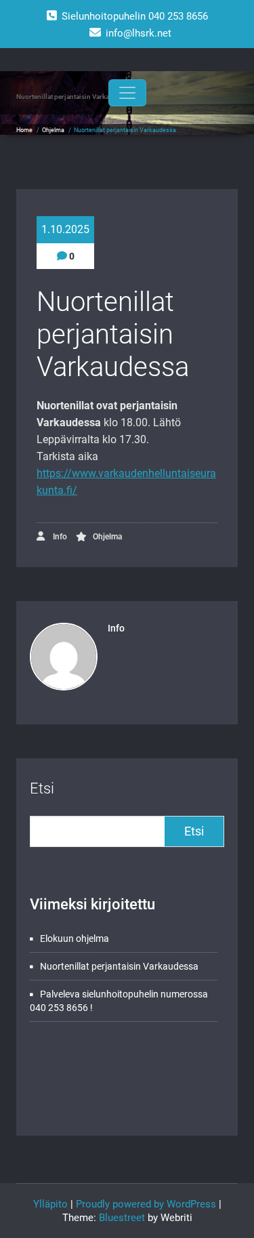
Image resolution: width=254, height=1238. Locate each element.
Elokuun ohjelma (74, 938)
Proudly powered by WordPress (146, 1204)
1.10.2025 (65, 229)
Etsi (42, 788)
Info (59, 536)
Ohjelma (53, 130)
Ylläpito (50, 1204)
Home (24, 130)
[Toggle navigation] (127, 92)
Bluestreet (122, 1218)
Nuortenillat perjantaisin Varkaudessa (119, 966)
